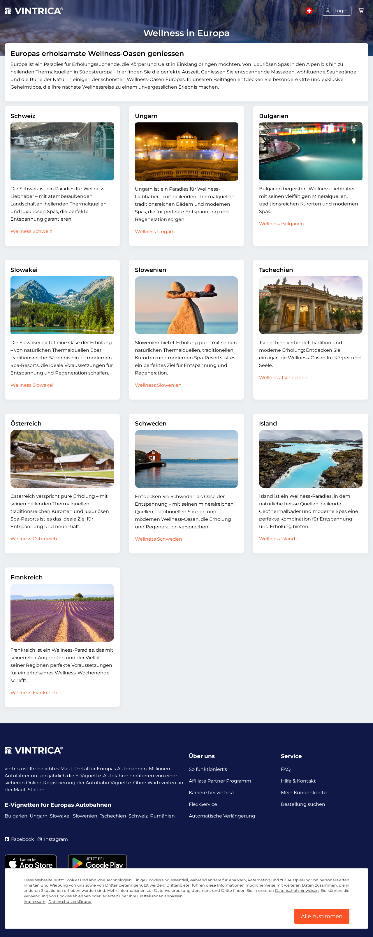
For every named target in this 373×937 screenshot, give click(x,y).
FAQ (286, 769)
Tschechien (276, 269)
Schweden (151, 423)
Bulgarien (273, 115)
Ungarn (146, 115)
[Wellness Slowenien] (186, 305)
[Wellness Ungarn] (186, 151)
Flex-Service (203, 804)
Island (268, 423)
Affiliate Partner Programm (220, 781)
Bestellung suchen (303, 804)
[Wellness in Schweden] (186, 459)
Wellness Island (277, 539)
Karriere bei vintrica (211, 792)
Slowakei (24, 269)
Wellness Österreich (33, 539)
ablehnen (82, 896)
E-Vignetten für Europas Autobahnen (58, 804)
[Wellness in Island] (311, 459)
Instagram (56, 839)
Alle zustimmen (321, 916)
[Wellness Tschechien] (311, 305)
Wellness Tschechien (283, 377)
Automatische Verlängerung (222, 816)
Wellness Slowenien (158, 385)
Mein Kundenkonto (304, 792)
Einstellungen (150, 896)
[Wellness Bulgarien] (311, 151)
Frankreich (26, 577)
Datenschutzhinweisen (297, 890)
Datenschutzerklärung (70, 901)
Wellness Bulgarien (281, 223)
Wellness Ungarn (155, 231)
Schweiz (23, 115)
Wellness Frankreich (33, 692)
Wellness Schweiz (31, 231)
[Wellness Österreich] (62, 459)
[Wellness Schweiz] (62, 151)
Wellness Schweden (158, 539)
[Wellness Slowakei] (62, 305)
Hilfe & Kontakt (298, 781)
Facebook (22, 839)
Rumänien (162, 816)
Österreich (26, 423)
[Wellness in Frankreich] (62, 613)
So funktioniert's (208, 769)
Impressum (34, 901)
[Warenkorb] (361, 10)
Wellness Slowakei (31, 385)
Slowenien (150, 269)
